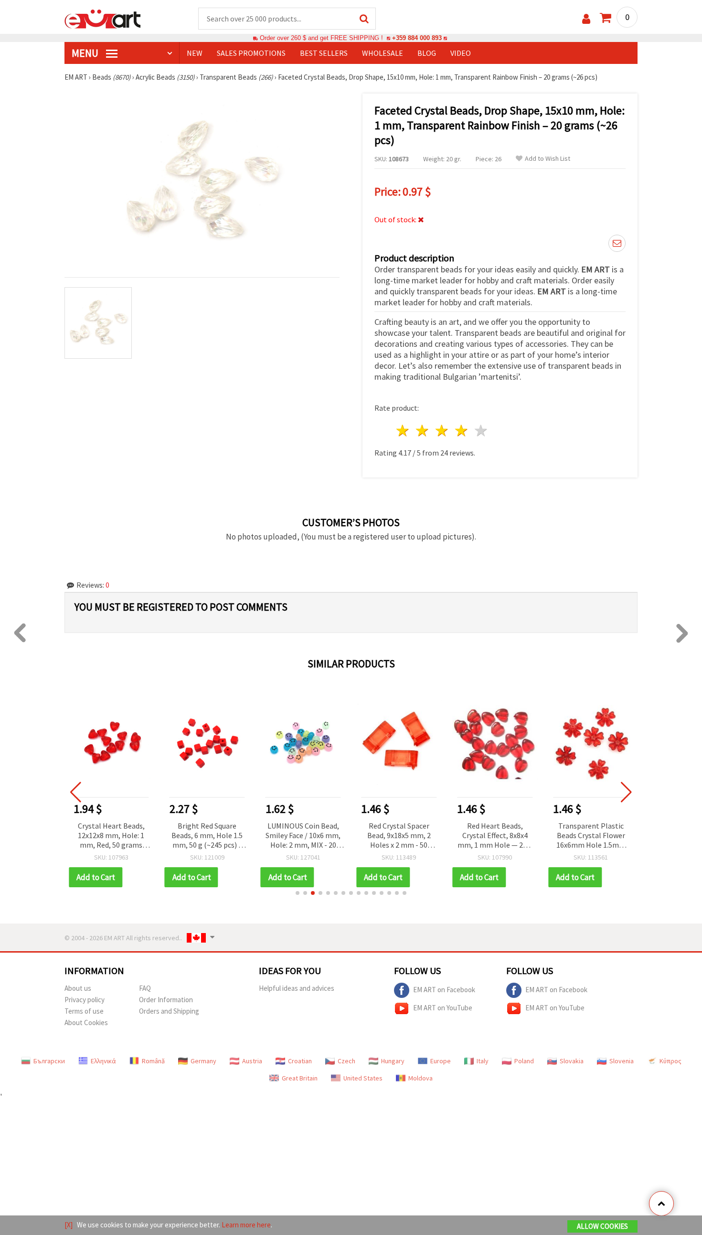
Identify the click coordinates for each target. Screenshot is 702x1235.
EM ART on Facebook (444, 989)
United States (363, 1078)
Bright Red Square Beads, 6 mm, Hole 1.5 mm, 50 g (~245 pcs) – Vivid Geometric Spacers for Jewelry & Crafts (207, 836)
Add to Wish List (547, 158)
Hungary (392, 1061)
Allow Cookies (602, 1226)
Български (49, 1061)
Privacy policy (84, 999)
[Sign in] (586, 18)
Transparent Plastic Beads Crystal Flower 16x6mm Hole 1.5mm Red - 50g (591, 836)
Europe (440, 1061)
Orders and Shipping (169, 1011)
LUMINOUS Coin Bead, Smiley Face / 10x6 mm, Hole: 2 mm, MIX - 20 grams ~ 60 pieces (303, 836)
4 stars (461, 430)
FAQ (145, 988)
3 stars (442, 430)
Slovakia (572, 1061)
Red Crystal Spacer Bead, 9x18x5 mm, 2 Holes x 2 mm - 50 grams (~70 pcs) (399, 836)
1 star (403, 430)
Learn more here (246, 1224)
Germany (203, 1061)
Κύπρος (670, 1061)
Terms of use (84, 1011)
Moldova (420, 1078)
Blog (426, 53)
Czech (346, 1061)
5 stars (481, 430)
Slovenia (621, 1061)
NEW (194, 53)
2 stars (423, 430)
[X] (68, 1224)
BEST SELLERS (324, 53)
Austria (252, 1061)
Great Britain (300, 1078)
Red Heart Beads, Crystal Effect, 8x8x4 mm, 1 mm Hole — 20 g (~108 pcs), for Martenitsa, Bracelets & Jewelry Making (494, 836)
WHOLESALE (382, 53)
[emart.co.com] (102, 18)
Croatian (300, 1061)
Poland (524, 1061)
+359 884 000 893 (417, 38)
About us (77, 988)
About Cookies (86, 1022)
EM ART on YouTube (442, 1007)
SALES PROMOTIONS (251, 53)
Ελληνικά (103, 1061)
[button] (297, 893)
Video (460, 53)
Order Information (166, 999)
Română (153, 1061)
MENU (86, 53)
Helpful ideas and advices (296, 988)
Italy (483, 1061)
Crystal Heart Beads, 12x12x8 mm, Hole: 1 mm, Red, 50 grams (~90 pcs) (111, 836)
